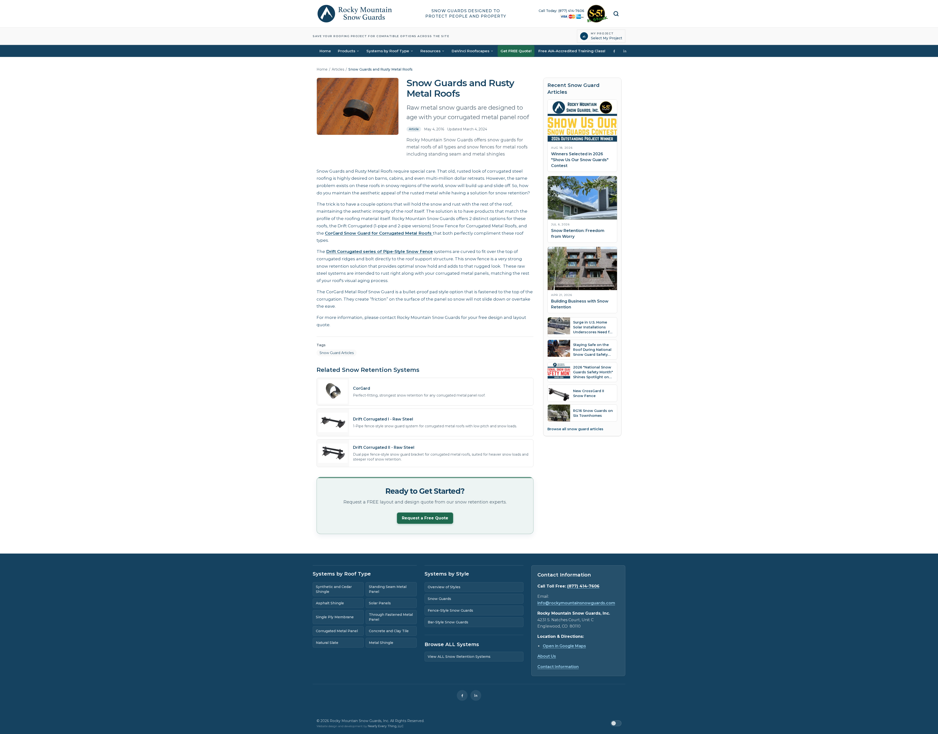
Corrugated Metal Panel (337, 631)
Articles (338, 69)
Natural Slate (327, 642)
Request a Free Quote (425, 518)
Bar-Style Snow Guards (448, 622)
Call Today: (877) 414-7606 (561, 11)
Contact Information (558, 666)
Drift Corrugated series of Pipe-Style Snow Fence (379, 251)
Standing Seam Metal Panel (387, 589)
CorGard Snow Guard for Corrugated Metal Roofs (379, 233)
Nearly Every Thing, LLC (386, 726)
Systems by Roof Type (387, 51)
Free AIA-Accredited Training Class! (571, 51)
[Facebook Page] (614, 51)
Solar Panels (380, 603)
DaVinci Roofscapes (470, 51)
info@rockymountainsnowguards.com (576, 603)
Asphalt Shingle (330, 603)
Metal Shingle (381, 642)
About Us (546, 656)
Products (346, 51)
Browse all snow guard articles (575, 429)
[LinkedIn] (475, 695)
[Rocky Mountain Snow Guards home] (355, 13)
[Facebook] (462, 695)
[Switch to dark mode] (616, 723)
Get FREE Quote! (516, 51)
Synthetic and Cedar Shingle (334, 589)
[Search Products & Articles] (616, 13)
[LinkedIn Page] (625, 51)
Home (325, 51)
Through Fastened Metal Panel (391, 617)
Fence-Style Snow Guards (450, 610)
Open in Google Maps (564, 646)
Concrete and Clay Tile (389, 631)
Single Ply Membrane (335, 617)
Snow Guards (439, 599)
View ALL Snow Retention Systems (459, 656)
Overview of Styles (444, 587)
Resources (430, 51)
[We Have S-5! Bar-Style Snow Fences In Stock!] (597, 13)
